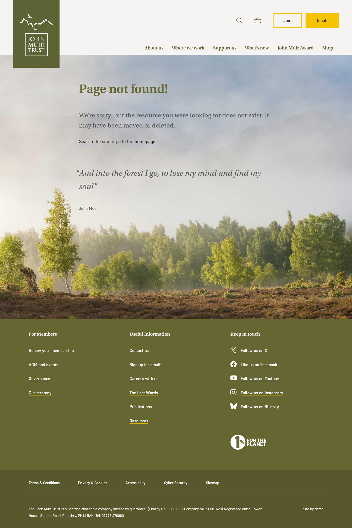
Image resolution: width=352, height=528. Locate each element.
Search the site (94, 141)
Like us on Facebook (259, 364)
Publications (141, 406)
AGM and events (43, 364)
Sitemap (212, 482)
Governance (39, 378)
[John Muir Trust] (36, 34)
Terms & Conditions (44, 482)
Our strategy (40, 392)
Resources (139, 421)
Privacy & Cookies (92, 482)
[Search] (239, 21)
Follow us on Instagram (262, 392)
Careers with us (144, 378)
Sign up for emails (146, 364)
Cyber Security (175, 482)
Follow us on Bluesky (260, 406)
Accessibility (135, 482)
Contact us (139, 350)
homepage (145, 141)
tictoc (319, 508)
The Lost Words (144, 392)
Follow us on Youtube (260, 378)
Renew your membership (51, 350)
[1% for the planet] (248, 442)
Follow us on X (254, 350)
